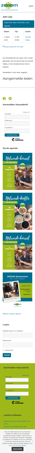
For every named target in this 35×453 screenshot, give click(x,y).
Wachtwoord (7, 340)
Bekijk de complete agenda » (12, 314)
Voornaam (8, 114)
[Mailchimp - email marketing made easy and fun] (17, 141)
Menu (31, 6)
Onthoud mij (9, 350)
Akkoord (17, 449)
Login (7, 355)
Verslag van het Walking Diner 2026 (15, 427)
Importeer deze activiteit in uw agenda (16, 24)
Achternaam (8, 120)
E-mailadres (9, 127)
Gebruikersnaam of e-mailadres (13, 331)
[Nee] (33, 441)
